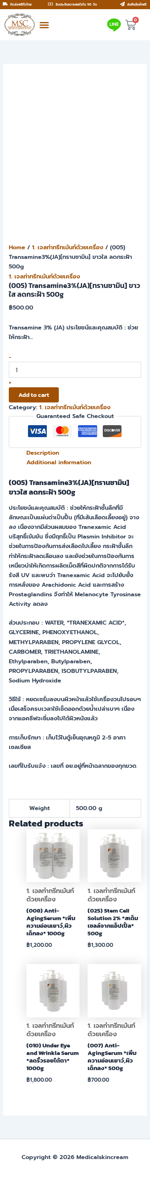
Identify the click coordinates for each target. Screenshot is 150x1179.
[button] (44, 24)
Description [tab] (42, 452)
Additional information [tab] (58, 462)
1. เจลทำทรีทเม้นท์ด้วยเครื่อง (67, 247)
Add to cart (33, 394)
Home (17, 247)
